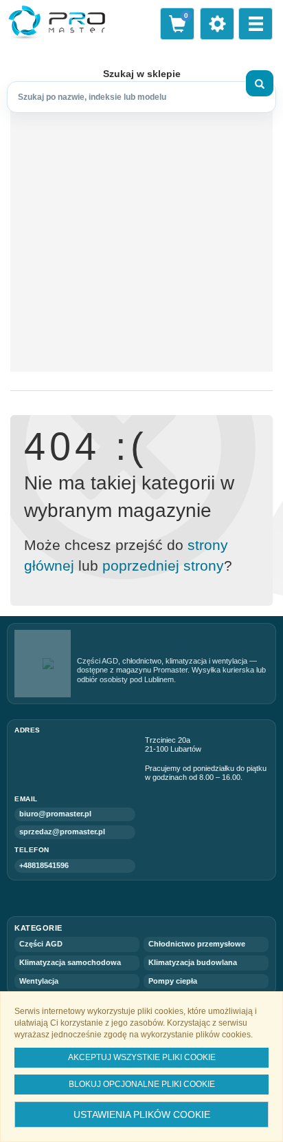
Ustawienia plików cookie (141, 1114)
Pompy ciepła (172, 981)
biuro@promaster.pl (55, 814)
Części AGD (41, 944)
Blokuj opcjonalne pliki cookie (142, 1084)
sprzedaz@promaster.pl (62, 831)
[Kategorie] (255, 24)
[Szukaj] (259, 83)
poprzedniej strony (163, 565)
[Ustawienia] (217, 24)
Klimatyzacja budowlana (192, 962)
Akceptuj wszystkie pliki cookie (142, 1057)
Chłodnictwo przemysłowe (196, 944)
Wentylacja (38, 981)
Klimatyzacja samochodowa (70, 962)
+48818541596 (44, 865)
